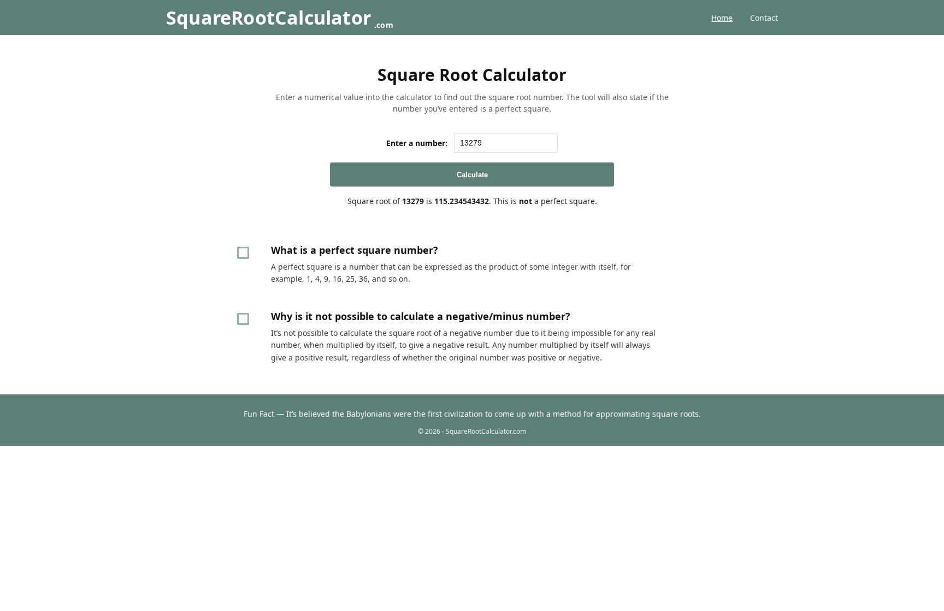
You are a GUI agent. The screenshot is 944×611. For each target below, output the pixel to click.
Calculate (472, 175)
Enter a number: (416, 143)
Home (722, 18)
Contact (764, 18)
